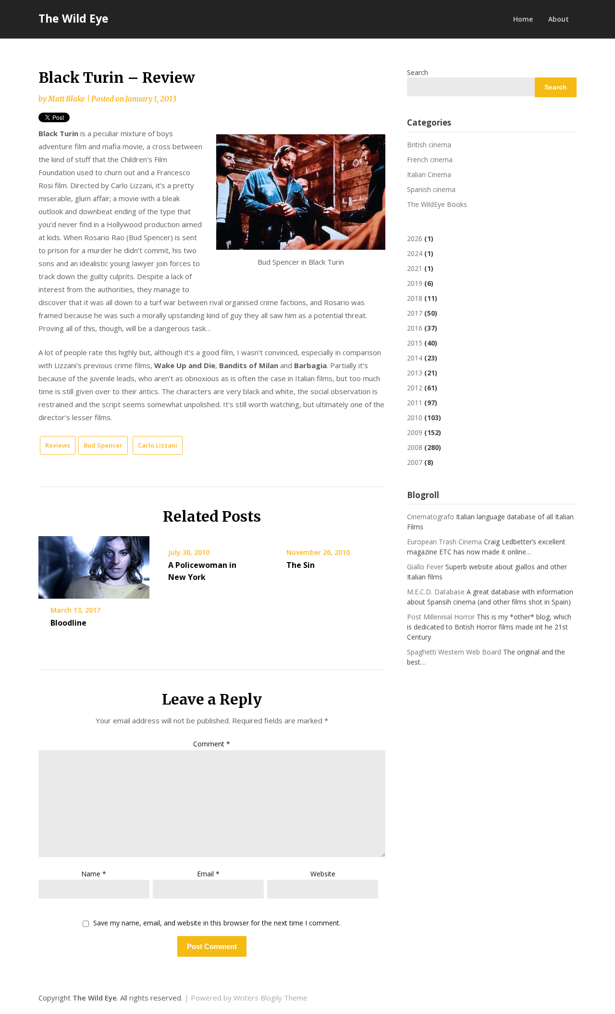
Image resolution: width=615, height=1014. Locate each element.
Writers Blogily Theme (271, 997)
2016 (414, 328)
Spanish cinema (431, 189)
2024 (414, 253)
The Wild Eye (73, 18)
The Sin (300, 565)
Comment (211, 743)
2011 (414, 402)
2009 (414, 432)
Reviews (57, 445)
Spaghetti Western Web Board (454, 651)
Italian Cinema (429, 174)
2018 (414, 298)
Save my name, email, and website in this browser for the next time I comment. (217, 923)
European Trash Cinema (444, 541)
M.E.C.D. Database (436, 591)
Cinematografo (430, 516)
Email (208, 873)
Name (93, 873)
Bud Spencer (103, 445)
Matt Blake (66, 98)
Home (523, 19)
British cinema (429, 144)
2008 (414, 447)
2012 (414, 387)
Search (417, 72)
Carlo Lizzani (157, 445)
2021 (414, 268)
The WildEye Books (437, 204)
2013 (414, 372)
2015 (414, 342)
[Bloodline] (93, 564)
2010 (414, 417)
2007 (414, 462)
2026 (414, 238)
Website (322, 873)
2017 (414, 313)
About (558, 19)
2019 (414, 283)
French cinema (430, 159)
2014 (414, 357)
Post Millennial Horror (441, 616)
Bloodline (68, 622)
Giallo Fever (425, 566)
